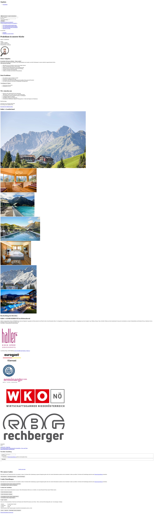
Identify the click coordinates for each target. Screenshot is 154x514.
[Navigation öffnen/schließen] (17, 23)
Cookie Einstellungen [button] (21, 476)
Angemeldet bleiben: (4, 19)
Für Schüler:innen (10, 25)
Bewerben (2, 106)
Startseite (4, 32)
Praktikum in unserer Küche (8, 33)
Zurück (2, 510)
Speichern (6, 510)
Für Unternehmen (10, 26)
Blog (6, 28)
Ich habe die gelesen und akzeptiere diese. (15, 456)
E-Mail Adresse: (3, 17)
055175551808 (17, 350)
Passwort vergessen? (9, 22)
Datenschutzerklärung (12, 456)
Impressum (2, 449)
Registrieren (2, 22)
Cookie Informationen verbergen (6, 494)
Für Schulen (10, 27)
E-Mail (3, 454)
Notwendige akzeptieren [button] (12, 476)
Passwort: (2, 18)
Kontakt (6, 449)
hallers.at (28, 350)
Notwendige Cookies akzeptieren (15, 510)
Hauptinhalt (5, 4)
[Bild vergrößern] (18, 191)
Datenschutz (12, 449)
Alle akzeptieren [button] (4, 476)
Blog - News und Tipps (23, 448)
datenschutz (3, 455)
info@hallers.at (23, 350)
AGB (9, 449)
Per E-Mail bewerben (9, 106)
